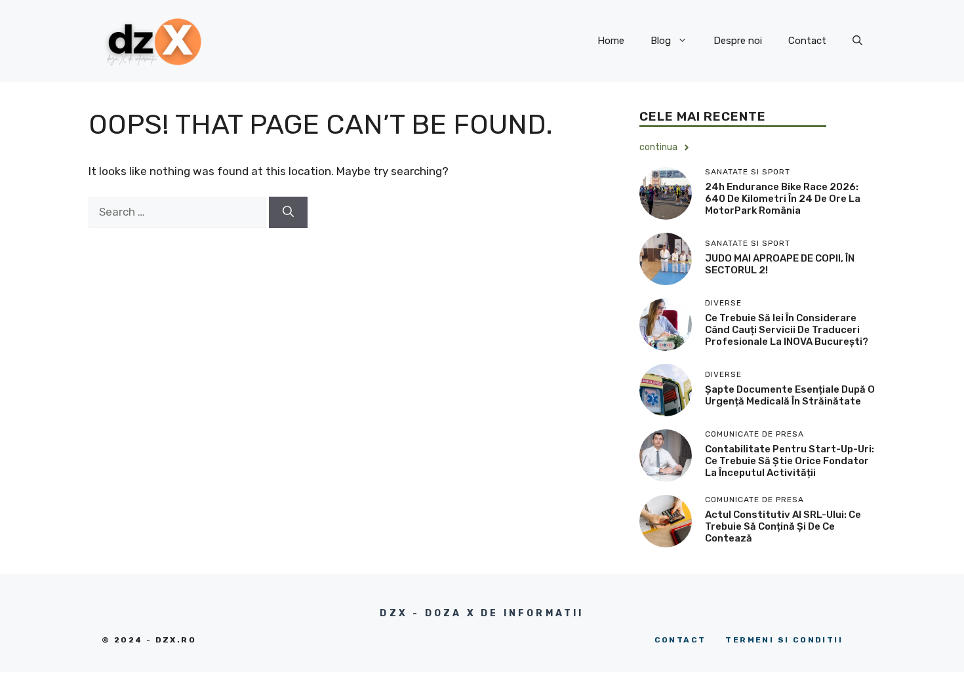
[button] (857, 40)
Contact (807, 41)
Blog (661, 41)
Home (610, 41)
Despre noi (737, 41)
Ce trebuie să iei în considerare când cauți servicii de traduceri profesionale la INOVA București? (786, 329)
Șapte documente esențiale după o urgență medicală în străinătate (790, 395)
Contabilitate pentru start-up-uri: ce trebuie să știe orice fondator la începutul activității (789, 461)
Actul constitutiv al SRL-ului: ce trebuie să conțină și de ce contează (783, 526)
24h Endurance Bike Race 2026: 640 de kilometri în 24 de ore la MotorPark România (782, 198)
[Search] (288, 212)
